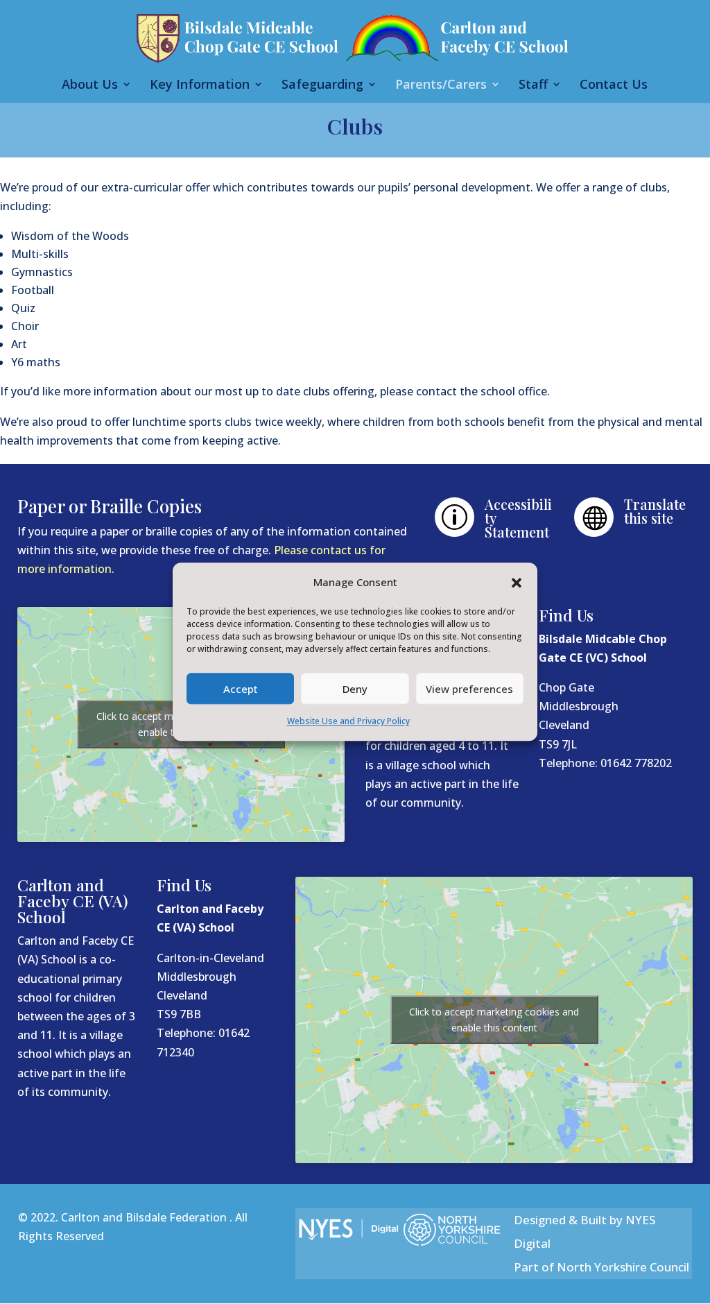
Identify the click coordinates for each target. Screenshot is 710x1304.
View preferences (469, 689)
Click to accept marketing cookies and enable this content (494, 1019)
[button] (516, 583)
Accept (240, 689)
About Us (90, 85)
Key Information (200, 85)
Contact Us (614, 85)
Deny (355, 689)
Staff (533, 85)
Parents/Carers (441, 85)
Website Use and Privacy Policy (348, 722)
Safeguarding (322, 85)
